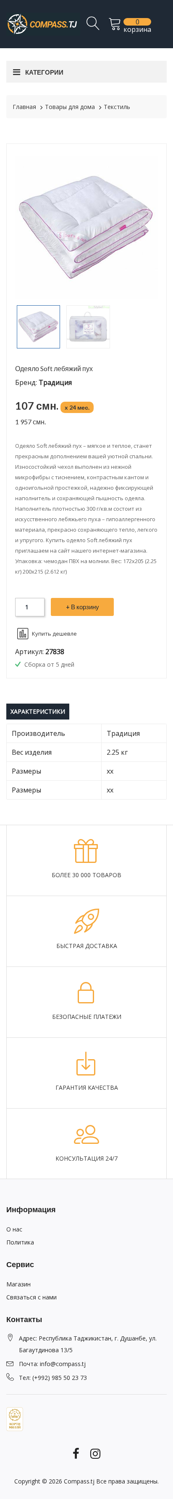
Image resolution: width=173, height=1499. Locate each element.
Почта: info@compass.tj (52, 1364)
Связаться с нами (31, 1297)
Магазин (18, 1284)
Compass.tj (79, 1481)
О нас (14, 1229)
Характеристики (37, 711)
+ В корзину (82, 607)
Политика (20, 1242)
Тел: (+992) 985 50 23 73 (53, 1378)
